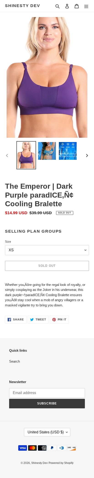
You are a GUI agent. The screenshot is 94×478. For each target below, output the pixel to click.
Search (14, 361)
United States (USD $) (46, 432)
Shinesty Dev (22, 5)
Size (8, 241)
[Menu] (86, 6)
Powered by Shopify (61, 463)
